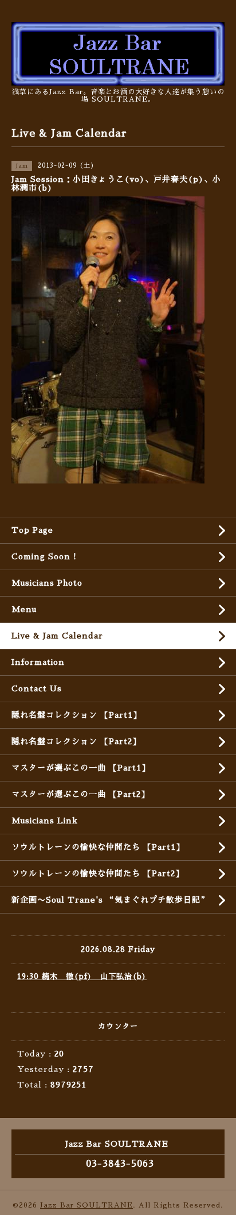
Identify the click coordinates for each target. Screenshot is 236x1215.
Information (38, 662)
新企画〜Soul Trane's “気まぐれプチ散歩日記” (110, 900)
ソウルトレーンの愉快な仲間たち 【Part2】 (97, 873)
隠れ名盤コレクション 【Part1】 (76, 715)
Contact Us (36, 688)
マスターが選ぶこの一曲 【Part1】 (80, 768)
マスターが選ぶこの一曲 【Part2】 (80, 794)
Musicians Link (44, 821)
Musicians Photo (46, 583)
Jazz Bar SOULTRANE (86, 1205)
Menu (24, 609)
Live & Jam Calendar (57, 636)
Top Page (32, 530)
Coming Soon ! (44, 556)
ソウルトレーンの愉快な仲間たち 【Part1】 (97, 847)
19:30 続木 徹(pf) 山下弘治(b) (82, 976)
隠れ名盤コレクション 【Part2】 (76, 741)
